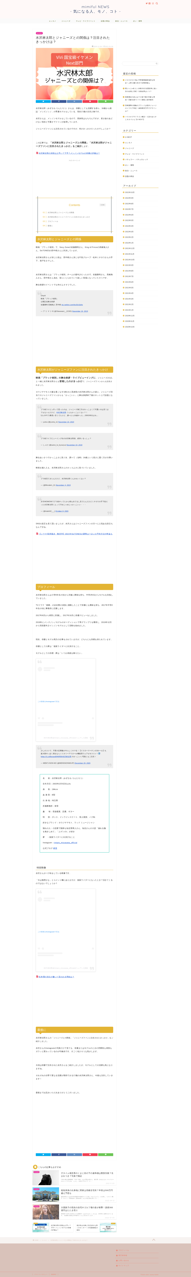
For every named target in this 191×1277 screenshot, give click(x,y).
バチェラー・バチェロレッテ (136, 159)
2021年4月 (129, 293)
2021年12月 (130, 248)
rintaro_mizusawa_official (65, 843)
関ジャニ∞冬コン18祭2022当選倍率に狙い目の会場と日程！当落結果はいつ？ (141, 90)
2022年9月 (129, 198)
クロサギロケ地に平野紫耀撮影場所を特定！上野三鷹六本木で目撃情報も (140, 81)
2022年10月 (130, 192)
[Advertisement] (74, 177)
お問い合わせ (123, 1260)
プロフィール (53, 221)
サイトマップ (123, 1265)
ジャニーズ (66, 21)
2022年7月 (129, 209)
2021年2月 (129, 304)
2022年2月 (129, 237)
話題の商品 (105, 21)
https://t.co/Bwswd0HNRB (51, 756)
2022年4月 (129, 226)
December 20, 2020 (82, 763)
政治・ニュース (121, 21)
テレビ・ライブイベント (85, 21)
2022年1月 (129, 243)
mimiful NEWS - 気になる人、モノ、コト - (95, 9)
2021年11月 (129, 254)
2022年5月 (129, 220)
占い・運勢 (137, 21)
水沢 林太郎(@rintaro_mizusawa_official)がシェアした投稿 (66, 738)
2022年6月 (129, 215)
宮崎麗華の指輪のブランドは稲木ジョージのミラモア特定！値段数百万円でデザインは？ (141, 108)
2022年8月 (129, 204)
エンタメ (52, 21)
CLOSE (102, 204)
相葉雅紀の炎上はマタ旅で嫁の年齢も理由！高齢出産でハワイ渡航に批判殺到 (140, 98)
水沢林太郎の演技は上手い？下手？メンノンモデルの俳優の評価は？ (69, 153)
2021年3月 (129, 299)
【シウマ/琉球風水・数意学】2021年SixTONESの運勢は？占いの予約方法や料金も (76, 534)
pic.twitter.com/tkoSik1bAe (72, 305)
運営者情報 (122, 1255)
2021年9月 (129, 265)
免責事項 (53, 1274)
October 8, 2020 (61, 511)
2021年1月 (129, 310)
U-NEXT (128, 137)
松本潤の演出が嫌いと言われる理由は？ (56, 977)
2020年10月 (130, 327)
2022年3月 (129, 232)
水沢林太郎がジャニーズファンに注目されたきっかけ (69, 217)
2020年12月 (130, 316)
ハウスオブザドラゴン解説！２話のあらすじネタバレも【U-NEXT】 (141, 118)
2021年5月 (129, 288)
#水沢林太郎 (61, 412)
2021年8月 (129, 271)
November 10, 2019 (80, 311)
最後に (50, 226)
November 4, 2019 (63, 485)
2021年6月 (129, 282)
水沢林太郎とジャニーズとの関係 (61, 212)
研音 (55, 848)
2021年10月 (130, 260)
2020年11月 (129, 321)
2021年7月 (129, 276)
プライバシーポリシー (41, 1274)
